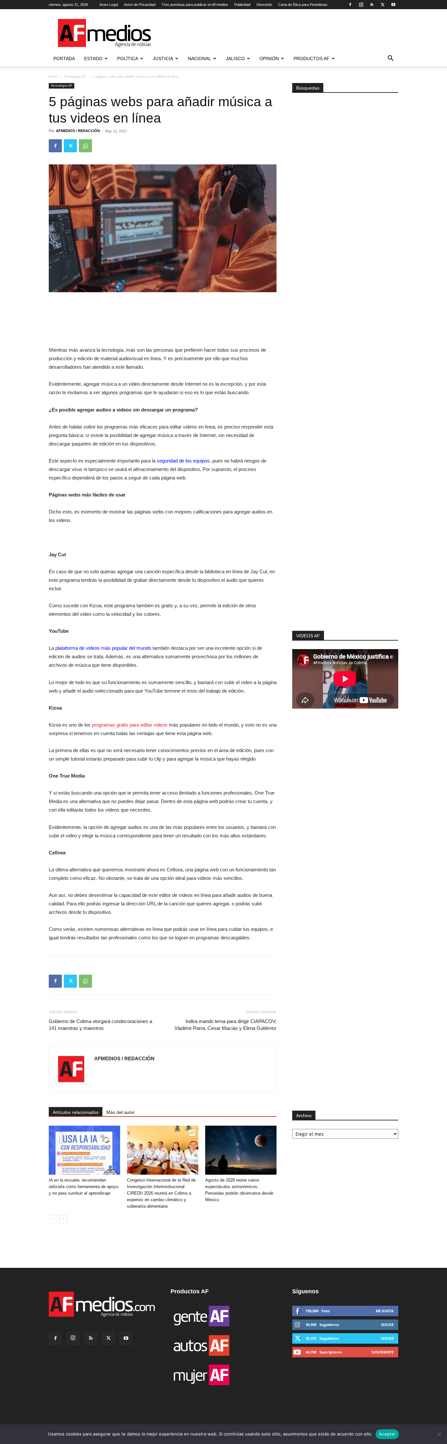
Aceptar (387, 1433)
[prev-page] (53, 1219)
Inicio (53, 76)
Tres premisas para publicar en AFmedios (195, 5)
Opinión (269, 58)
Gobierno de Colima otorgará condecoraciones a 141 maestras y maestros (100, 1024)
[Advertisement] (345, 543)
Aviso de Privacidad (139, 5)
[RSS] (372, 4)
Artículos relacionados (75, 1112)
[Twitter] (382, 4)
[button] (390, 59)
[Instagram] (361, 4)
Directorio (264, 5)
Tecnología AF (75, 76)
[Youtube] (393, 4)
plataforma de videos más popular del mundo (103, 648)
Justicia (163, 58)
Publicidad (242, 5)
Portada (64, 58)
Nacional (199, 58)
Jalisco (235, 58)
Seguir (387, 1324)
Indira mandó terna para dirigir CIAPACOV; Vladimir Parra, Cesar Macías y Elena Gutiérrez (225, 1024)
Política (127, 58)
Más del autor (120, 1112)
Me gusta (385, 1310)
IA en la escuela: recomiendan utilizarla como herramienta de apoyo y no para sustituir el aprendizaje (83, 1187)
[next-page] (63, 1219)
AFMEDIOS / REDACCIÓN (78, 131)
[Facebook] (350, 4)
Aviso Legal (108, 5)
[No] (439, 1434)
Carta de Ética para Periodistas (303, 5)
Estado (93, 58)
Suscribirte (382, 1352)
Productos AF (312, 58)
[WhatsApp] (85, 145)
